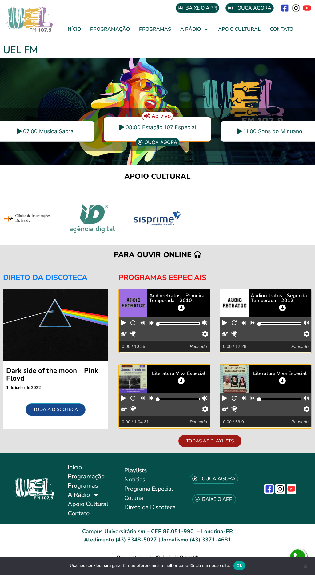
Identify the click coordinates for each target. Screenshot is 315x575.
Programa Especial (148, 489)
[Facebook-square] (284, 8)
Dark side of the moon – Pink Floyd (52, 374)
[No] (305, 565)
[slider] (158, 324)
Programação (110, 29)
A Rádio (190, 29)
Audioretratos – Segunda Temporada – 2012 (279, 298)
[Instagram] (296, 8)
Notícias (134, 480)
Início (73, 29)
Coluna (133, 498)
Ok (239, 565)
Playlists (135, 470)
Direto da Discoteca (150, 507)
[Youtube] (307, 8)
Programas (155, 29)
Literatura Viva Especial (178, 373)
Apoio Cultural (239, 29)
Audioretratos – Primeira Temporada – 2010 (177, 298)
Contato (281, 29)
